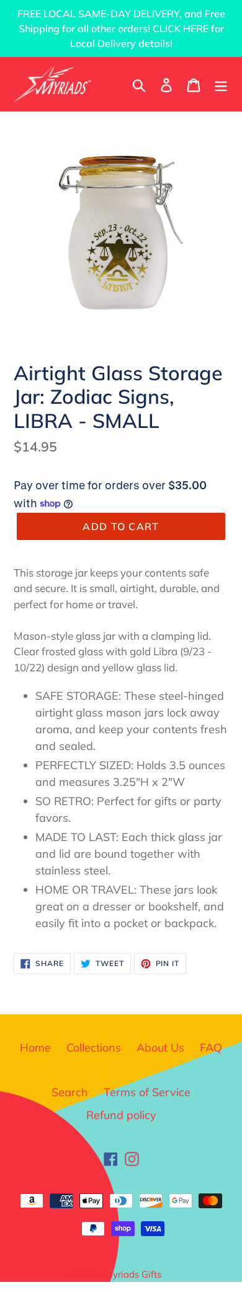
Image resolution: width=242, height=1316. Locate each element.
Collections (93, 1047)
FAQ (211, 1047)
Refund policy (121, 1115)
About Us (160, 1047)
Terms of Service (147, 1092)
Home (35, 1047)
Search (70, 1092)
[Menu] (221, 83)
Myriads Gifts (133, 1274)
